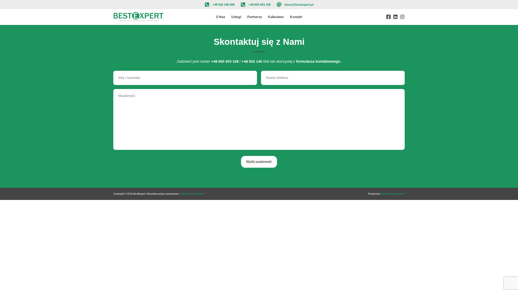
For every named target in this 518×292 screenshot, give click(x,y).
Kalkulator (276, 17)
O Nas (220, 17)
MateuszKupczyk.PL (393, 193)
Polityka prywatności (192, 193)
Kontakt (296, 17)
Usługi (236, 17)
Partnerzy (254, 17)
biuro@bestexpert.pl (298, 4)
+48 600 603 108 (259, 4)
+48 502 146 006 (223, 4)
